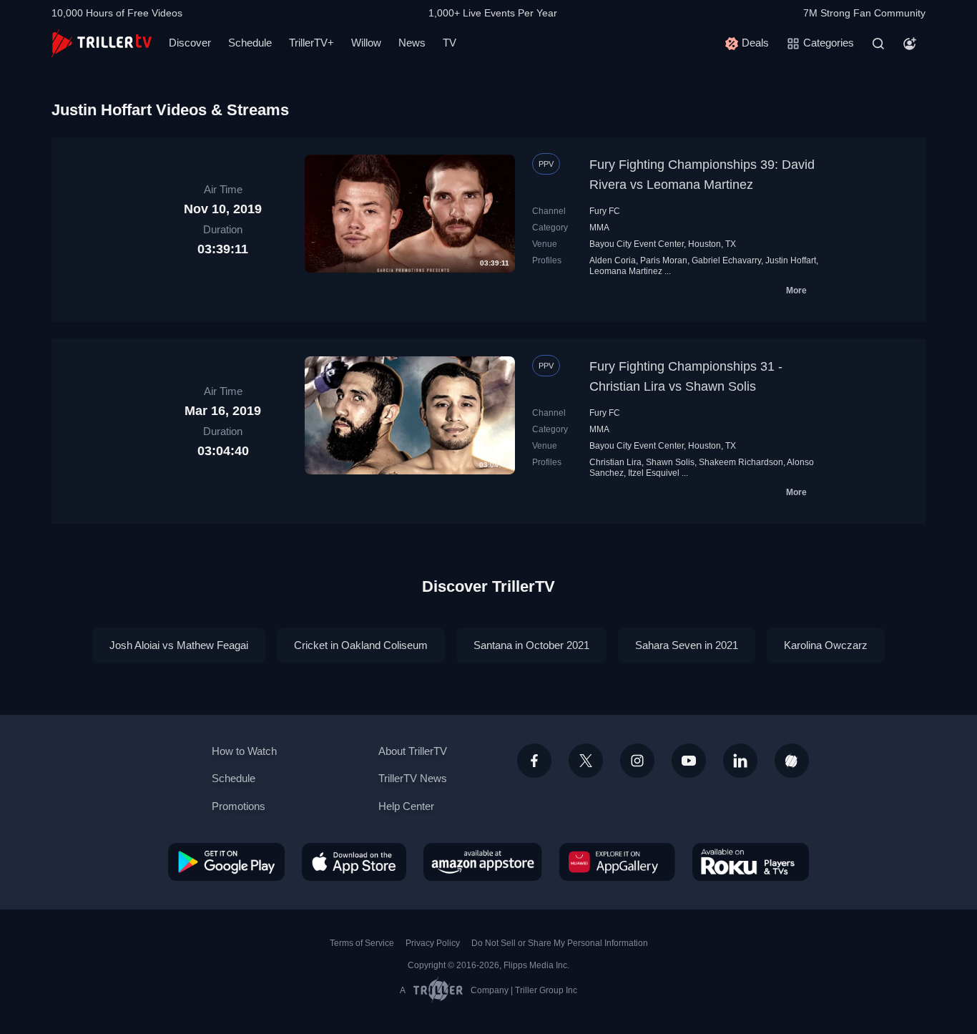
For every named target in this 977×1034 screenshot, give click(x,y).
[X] (586, 760)
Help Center (406, 806)
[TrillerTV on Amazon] (482, 861)
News (412, 42)
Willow (366, 42)
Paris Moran (663, 260)
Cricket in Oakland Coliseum (361, 645)
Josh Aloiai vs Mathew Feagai (178, 645)
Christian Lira (615, 462)
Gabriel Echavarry (726, 260)
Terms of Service (362, 943)
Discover (190, 42)
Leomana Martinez (625, 271)
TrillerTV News (412, 778)
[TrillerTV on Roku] (750, 861)
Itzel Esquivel (653, 473)
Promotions (238, 806)
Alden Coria (612, 260)
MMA (599, 228)
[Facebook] (534, 760)
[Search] (878, 43)
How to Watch (244, 751)
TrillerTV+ (311, 42)
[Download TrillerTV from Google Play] (226, 861)
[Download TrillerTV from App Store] (354, 861)
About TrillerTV (412, 751)
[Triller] (792, 760)
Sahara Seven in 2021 (686, 645)
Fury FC (604, 211)
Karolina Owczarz (826, 645)
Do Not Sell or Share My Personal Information (559, 943)
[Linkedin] (740, 760)
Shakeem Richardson (741, 462)
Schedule (250, 42)
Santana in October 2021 (531, 645)
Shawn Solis (670, 462)
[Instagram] (637, 760)
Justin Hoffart (790, 260)
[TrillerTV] (101, 43)
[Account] (910, 43)
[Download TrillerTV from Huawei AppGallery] (617, 861)
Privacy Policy (433, 943)
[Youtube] (689, 760)
